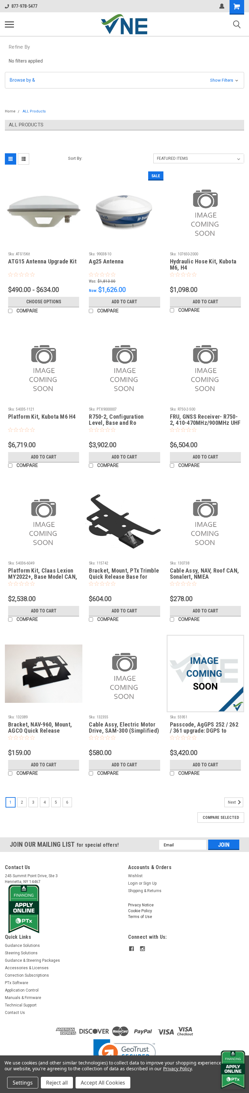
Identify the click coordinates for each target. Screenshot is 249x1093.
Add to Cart (124, 301)
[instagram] (142, 948)
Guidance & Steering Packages (32, 960)
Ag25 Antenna (106, 261)
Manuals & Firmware (23, 997)
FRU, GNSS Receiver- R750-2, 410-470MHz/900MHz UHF (205, 419)
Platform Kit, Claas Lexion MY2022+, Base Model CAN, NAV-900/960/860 (42, 573)
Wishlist (135, 876)
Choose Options (43, 301)
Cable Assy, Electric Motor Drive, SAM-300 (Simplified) (124, 727)
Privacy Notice (141, 905)
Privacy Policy (177, 1068)
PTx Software (16, 983)
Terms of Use (140, 916)
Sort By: (75, 158)
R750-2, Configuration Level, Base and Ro (116, 419)
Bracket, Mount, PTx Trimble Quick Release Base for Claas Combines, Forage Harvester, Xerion (124, 573)
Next (232, 802)
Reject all (57, 1082)
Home (10, 111)
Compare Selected (221, 817)
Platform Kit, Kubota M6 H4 (42, 416)
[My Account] (221, 6)
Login (133, 883)
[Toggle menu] (9, 24)
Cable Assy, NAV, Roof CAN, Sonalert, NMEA (204, 573)
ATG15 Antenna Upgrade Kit (42, 261)
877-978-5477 (24, 6)
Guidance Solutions (22, 945)
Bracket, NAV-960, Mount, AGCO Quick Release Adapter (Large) (40, 727)
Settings (23, 1082)
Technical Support (21, 1005)
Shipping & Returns (144, 891)
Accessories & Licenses (27, 968)
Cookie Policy (140, 911)
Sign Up (150, 883)
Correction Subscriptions (27, 975)
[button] (124, 80)
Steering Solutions (21, 953)
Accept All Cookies (103, 1082)
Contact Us (15, 1012)
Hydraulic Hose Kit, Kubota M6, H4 (203, 264)
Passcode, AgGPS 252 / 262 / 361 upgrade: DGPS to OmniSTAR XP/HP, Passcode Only (204, 727)
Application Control (22, 990)
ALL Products (34, 111)
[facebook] (131, 948)
